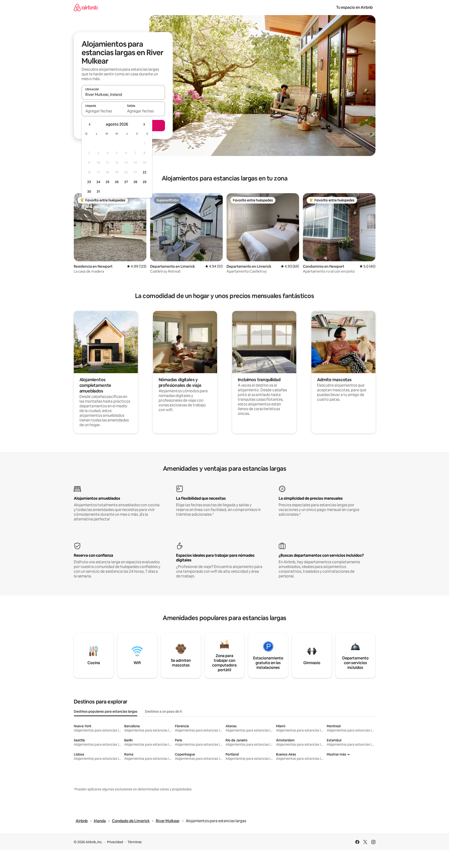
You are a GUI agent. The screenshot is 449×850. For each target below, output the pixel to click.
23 (89, 182)
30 (89, 191)
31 (98, 191)
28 (135, 182)
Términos (135, 842)
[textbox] (102, 111)
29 (144, 182)
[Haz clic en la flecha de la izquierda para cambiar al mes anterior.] (89, 124)
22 (144, 172)
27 (126, 182)
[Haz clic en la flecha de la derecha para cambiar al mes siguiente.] (144, 124)
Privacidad (115, 842)
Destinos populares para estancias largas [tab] (105, 711)
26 (117, 182)
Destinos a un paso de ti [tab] (163, 711)
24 (98, 182)
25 (107, 182)
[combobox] (123, 94)
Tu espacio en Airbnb (354, 7)
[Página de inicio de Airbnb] (86, 7)
